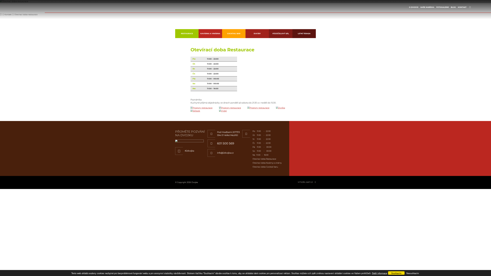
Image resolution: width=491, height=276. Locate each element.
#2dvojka (189, 151)
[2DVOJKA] (24, 10)
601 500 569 (225, 143)
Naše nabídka (427, 7)
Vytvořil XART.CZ (305, 182)
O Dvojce (413, 7)
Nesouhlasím (412, 273)
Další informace (379, 273)
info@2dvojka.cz (225, 153)
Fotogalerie (442, 7)
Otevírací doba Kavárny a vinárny (267, 163)
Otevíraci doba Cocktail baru (265, 167)
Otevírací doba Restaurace (264, 159)
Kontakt (462, 7)
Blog (453, 7)
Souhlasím (396, 273)
